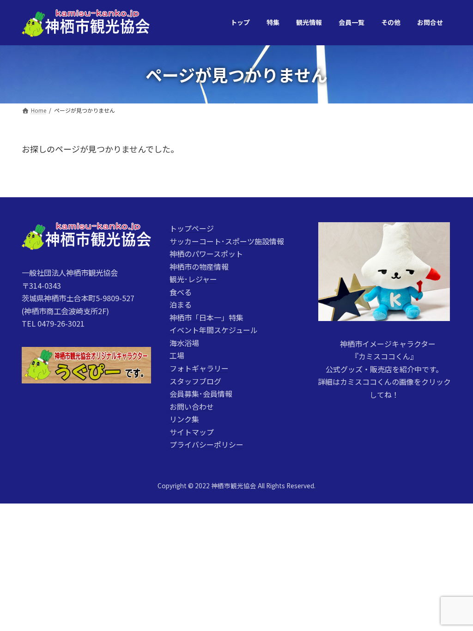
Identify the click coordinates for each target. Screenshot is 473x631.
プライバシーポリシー (206, 444)
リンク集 (184, 419)
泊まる (181, 304)
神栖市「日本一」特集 (206, 317)
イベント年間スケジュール (214, 330)
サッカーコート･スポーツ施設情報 (227, 241)
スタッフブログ (195, 381)
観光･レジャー (193, 279)
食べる (181, 291)
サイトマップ (192, 431)
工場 (177, 355)
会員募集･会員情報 (201, 393)
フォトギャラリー (199, 368)
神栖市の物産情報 (199, 266)
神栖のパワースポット (206, 253)
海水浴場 (184, 342)
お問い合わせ (192, 406)
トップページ (192, 228)
